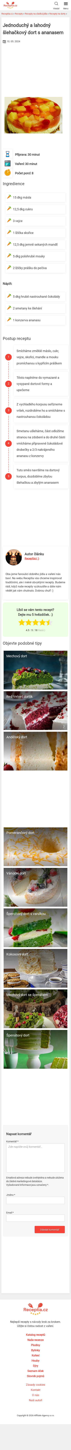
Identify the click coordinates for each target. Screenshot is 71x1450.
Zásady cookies (35, 1384)
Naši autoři (35, 1400)
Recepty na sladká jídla (36, 13)
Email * (10, 1212)
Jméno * (10, 1195)
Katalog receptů (35, 1334)
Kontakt (35, 1390)
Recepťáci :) (32, 558)
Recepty (19, 13)
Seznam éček (35, 1371)
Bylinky (35, 1350)
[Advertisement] (35, 70)
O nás (35, 1395)
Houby (35, 1360)
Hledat (56, 8)
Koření (35, 1355)
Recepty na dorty (57, 13)
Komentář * (12, 1141)
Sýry (35, 1365)
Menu (65, 8)
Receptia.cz (7, 13)
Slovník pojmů (35, 1376)
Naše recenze (35, 1340)
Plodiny (35, 1345)
